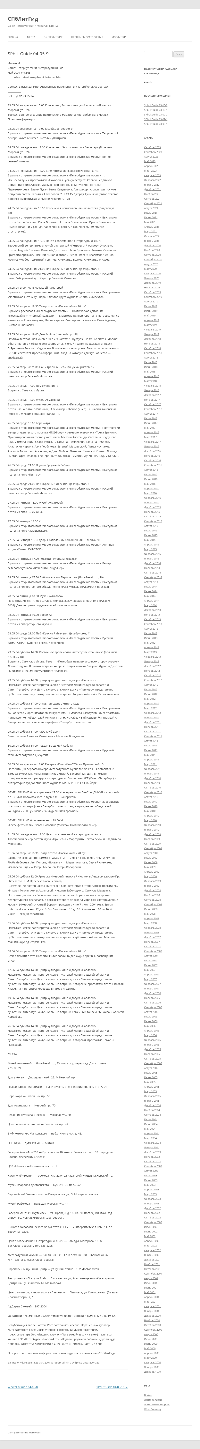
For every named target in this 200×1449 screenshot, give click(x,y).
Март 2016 (150, 493)
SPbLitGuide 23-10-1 (155, 110)
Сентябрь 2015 (153, 521)
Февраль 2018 (152, 385)
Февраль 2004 (152, 1142)
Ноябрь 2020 (152, 250)
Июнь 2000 (150, 1343)
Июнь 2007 (150, 965)
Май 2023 (149, 161)
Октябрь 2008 (152, 899)
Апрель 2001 (151, 1297)
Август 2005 (151, 1068)
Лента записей (153, 1399)
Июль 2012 (150, 689)
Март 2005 (150, 1091)
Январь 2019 (151, 334)
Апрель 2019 (151, 320)
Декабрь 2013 (152, 610)
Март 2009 (150, 876)
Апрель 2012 (151, 703)
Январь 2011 (151, 773)
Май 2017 (149, 427)
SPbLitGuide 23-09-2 (155, 114)
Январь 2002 (151, 1255)
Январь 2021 (151, 240)
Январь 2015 (151, 558)
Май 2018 (149, 371)
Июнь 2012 (150, 694)
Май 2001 (149, 1292)
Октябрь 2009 (152, 843)
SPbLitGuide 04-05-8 (23, 1387)
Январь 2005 (151, 1100)
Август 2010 (151, 797)
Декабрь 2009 (152, 834)
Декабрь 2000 (152, 1315)
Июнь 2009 (150, 862)
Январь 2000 (151, 1367)
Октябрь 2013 (152, 619)
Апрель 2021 (151, 226)
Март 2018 (150, 381)
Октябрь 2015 (152, 516)
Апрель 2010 (151, 815)
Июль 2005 (150, 1072)
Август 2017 (151, 413)
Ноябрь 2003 (152, 1156)
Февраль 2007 (152, 984)
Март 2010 (150, 820)
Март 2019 (150, 325)
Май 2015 (149, 540)
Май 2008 (149, 913)
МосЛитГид (119, 37)
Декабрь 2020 (152, 245)
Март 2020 (150, 268)
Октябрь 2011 (152, 731)
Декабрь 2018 (152, 339)
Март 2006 (150, 1035)
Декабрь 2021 (152, 189)
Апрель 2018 (151, 376)
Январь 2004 (151, 1147)
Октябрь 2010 (152, 787)
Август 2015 (151, 526)
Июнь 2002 (150, 1231)
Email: (148, 82)
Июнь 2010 (150, 806)
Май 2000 (149, 1348)
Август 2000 (151, 1334)
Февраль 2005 (152, 1096)
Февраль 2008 (152, 927)
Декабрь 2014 (152, 563)
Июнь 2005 (150, 1077)
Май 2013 (149, 642)
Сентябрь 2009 (153, 848)
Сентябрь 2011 (153, 736)
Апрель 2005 (151, 1086)
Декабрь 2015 (152, 507)
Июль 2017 (150, 418)
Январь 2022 (151, 184)
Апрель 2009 (151, 871)
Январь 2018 (151, 390)
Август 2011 (151, 741)
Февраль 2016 (152, 497)
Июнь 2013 (150, 638)
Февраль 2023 (152, 175)
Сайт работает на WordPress (24, 1432)
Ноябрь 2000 (152, 1320)
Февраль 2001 (152, 1306)
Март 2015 (150, 549)
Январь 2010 (151, 829)
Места (31, 37)
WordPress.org (152, 1409)
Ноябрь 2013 (152, 614)
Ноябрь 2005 (152, 1054)
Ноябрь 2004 (152, 1110)
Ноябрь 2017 (152, 399)
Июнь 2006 (150, 1021)
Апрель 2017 (151, 432)
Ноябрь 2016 (152, 455)
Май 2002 (149, 1236)
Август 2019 (151, 301)
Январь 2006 (151, 1044)
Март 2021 (150, 231)
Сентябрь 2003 (153, 1166)
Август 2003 (151, 1170)
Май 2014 (149, 596)
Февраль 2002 (152, 1250)
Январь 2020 (151, 278)
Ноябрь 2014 (152, 568)
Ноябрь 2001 (152, 1264)
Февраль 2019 (152, 329)
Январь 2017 (151, 446)
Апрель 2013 (151, 647)
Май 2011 (149, 755)
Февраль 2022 (152, 180)
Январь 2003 (151, 1203)
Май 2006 (149, 1026)
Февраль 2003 (152, 1199)
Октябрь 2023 (152, 147)
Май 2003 (149, 1185)
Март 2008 (150, 923)
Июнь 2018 (150, 367)
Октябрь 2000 (152, 1325)
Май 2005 (149, 1082)
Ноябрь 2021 (152, 194)
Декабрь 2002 (152, 1208)
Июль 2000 (150, 1339)
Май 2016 (149, 483)
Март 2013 (150, 652)
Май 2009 (149, 867)
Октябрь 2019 (152, 292)
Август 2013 (151, 628)
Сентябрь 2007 (153, 951)
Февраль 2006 (152, 1040)
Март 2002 (150, 1245)
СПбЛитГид (23, 18)
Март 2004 (150, 1138)
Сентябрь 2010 (153, 792)
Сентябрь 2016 (153, 465)
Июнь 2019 (150, 311)
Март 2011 (150, 764)
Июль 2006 (150, 1016)
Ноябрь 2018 (152, 343)
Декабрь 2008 (152, 890)
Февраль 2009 (152, 881)
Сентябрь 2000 (153, 1329)
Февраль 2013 (152, 656)
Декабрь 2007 (152, 937)
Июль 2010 (150, 801)
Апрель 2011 (151, 759)
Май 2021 (149, 222)
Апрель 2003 (151, 1189)
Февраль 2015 (152, 554)
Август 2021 (151, 208)
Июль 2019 (150, 306)
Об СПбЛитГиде (53, 37)
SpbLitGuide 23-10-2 (155, 105)
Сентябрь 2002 (153, 1222)
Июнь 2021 (150, 217)
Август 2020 (151, 264)
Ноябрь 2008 (152, 895)
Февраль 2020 (152, 273)
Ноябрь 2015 (152, 512)
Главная (13, 37)
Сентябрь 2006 (153, 1007)
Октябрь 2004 (152, 1114)
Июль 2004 (150, 1119)
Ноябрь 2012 (152, 670)
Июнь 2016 (150, 479)
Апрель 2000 (151, 1353)
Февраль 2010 (152, 825)
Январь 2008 (151, 932)
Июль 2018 (150, 362)
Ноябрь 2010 (152, 783)
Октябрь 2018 (152, 348)
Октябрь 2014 (152, 572)
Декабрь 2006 (152, 993)
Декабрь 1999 (152, 1371)
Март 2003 (150, 1194)
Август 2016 (151, 469)
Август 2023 (151, 156)
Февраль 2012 (152, 712)
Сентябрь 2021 (153, 203)
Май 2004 (149, 1128)
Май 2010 (149, 811)
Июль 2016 (150, 474)
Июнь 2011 (150, 750)
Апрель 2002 (151, 1241)
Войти (148, 1395)
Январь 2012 (151, 717)
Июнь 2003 (150, 1180)
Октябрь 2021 (152, 198)
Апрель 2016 (151, 488)
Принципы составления (87, 37)
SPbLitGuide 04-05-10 (112, 1387)
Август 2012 (151, 684)
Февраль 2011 (152, 769)
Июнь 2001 (150, 1287)
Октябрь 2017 (152, 404)
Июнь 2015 (150, 535)
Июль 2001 (150, 1283)
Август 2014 (151, 582)
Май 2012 (149, 698)
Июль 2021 (150, 212)
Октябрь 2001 (152, 1269)
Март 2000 (150, 1357)
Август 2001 (151, 1278)
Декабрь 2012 (152, 666)
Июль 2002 (150, 1227)
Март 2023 (150, 170)
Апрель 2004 (151, 1133)
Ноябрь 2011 (152, 726)
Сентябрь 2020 (153, 259)
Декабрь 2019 (152, 283)
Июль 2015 (150, 530)
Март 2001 (150, 1301)
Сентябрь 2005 (153, 1063)
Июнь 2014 (150, 591)
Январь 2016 (151, 502)
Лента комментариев (157, 1404)
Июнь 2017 (150, 423)
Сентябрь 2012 (153, 680)
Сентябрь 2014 (153, 577)
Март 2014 (150, 605)
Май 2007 (149, 970)
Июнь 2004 (150, 1124)
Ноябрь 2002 (152, 1213)
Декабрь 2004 (152, 1105)
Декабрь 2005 (152, 1049)
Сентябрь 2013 (153, 624)
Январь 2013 (151, 661)
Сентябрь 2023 (153, 152)
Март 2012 (150, 708)
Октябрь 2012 (152, 675)
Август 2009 (151, 853)
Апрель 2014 (151, 600)
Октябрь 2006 (152, 1002)
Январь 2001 (151, 1311)
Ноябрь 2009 (152, 839)
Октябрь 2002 (152, 1217)
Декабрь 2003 (152, 1152)
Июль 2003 (150, 1175)
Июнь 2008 (150, 909)
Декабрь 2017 (152, 395)
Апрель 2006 (151, 1030)
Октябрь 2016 (152, 460)
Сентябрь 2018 (153, 353)
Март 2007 (150, 979)
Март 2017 (150, 437)
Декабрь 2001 (152, 1259)
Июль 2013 (150, 633)
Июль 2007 (150, 960)
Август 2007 (151, 955)
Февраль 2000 (152, 1362)
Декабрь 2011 (152, 722)
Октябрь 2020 (152, 254)
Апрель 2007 (151, 974)
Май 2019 (149, 315)
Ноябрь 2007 (152, 941)
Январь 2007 (151, 988)
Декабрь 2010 (152, 778)
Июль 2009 (150, 857)
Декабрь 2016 (152, 451)
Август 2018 (151, 357)
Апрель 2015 (151, 544)
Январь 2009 (151, 885)
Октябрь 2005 (152, 1058)
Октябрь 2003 (152, 1161)
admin (65, 1362)
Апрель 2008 (151, 918)
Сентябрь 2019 (153, 297)
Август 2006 (151, 1012)
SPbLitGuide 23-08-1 (155, 124)
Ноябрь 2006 (152, 998)
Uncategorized (91, 1362)
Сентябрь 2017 (153, 409)
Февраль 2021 (152, 236)
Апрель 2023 (151, 166)
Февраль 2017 (152, 441)
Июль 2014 (150, 586)
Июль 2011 (150, 745)
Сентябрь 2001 (153, 1273)
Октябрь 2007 (152, 946)
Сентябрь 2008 (153, 904)
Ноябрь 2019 (152, 287)
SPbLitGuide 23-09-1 (155, 119)
